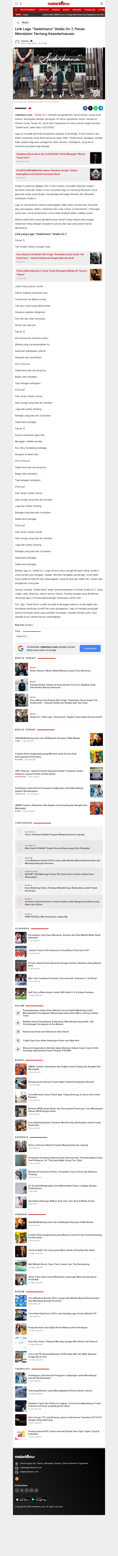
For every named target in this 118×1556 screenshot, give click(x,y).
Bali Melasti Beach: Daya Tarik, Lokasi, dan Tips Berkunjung (58, 1264)
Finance (56, 10)
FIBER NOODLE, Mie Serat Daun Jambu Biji (46, 916)
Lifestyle (44, 10)
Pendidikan (20, 777)
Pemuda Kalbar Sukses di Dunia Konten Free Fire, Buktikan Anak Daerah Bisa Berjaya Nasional (63, 686)
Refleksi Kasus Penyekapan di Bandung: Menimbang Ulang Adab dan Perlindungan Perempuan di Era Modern (58, 1022)
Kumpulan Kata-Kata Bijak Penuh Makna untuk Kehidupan (57, 1327)
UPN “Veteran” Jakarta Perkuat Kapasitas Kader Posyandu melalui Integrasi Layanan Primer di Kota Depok (49, 772)
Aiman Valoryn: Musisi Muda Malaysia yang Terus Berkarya (60, 670)
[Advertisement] (59, 1535)
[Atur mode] (20, 3)
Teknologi (89, 10)
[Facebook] (85, 108)
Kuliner (19, 759)
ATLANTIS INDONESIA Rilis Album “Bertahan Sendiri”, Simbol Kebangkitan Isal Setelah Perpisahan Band (46, 172)
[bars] (100, 3)
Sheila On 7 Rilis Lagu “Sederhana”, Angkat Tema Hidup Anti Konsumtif (66, 717)
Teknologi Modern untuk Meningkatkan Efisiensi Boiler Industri (60, 1390)
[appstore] (22, 1501)
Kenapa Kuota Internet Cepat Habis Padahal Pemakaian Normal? (61, 1082)
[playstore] (39, 1501)
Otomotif (103, 10)
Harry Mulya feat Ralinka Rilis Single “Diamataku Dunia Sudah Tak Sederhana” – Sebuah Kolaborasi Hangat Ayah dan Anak (50, 256)
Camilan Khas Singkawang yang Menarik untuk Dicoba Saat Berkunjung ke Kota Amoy (45, 755)
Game (17, 741)
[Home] (16, 10)
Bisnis (66, 10)
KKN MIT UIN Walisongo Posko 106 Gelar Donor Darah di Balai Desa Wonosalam (59, 875)
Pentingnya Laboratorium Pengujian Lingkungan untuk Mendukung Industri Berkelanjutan (49, 789)
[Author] (17, 42)
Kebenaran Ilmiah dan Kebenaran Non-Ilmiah (46, 1031)
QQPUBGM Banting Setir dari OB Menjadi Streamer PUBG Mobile (47, 738)
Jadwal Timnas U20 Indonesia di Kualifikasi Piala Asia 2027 (59, 950)
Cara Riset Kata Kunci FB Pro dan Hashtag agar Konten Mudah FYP (62, 1313)
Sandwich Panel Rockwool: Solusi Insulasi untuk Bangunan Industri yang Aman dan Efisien (62, 903)
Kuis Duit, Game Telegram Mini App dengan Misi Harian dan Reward (62, 1341)
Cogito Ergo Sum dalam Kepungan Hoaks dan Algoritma (51, 1040)
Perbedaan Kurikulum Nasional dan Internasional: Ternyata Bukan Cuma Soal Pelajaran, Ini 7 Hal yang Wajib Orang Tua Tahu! (65, 1159)
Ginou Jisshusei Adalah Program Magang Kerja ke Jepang (54, 834)
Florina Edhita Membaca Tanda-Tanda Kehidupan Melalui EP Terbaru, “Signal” (51, 273)
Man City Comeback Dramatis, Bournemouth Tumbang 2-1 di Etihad (62, 978)
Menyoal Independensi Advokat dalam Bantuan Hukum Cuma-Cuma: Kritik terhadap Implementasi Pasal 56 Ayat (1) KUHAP (60, 1049)
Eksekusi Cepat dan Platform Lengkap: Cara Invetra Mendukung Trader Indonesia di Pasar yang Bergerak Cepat (64, 1404)
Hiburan (76, 10)
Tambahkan (90, 648)
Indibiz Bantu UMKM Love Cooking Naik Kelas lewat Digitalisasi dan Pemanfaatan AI (61, 15)
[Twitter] (90, 108)
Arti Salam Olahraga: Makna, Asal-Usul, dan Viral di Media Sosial (61, 1201)
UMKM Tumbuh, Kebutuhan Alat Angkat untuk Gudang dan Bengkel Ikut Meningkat (51, 806)
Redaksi (25, 41)
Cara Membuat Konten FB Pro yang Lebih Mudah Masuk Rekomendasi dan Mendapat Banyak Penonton (62, 862)
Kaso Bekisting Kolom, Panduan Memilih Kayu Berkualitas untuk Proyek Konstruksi (61, 889)
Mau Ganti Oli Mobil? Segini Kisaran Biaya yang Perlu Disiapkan (57, 848)
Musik (25, 22)
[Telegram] (100, 108)
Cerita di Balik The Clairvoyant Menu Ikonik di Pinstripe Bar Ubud (61, 1250)
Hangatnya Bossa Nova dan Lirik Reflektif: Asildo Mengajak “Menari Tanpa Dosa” (50, 156)
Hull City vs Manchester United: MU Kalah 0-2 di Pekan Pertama (61, 992)
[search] (16, 3)
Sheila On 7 (41, 114)
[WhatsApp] (95, 108)
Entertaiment (28, 10)
